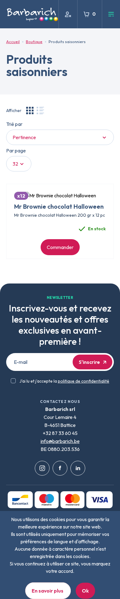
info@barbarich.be (60, 441)
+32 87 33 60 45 (60, 433)
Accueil (13, 42)
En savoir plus (48, 591)
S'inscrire (89, 362)
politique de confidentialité (83, 381)
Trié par (14, 124)
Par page (16, 150)
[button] (30, 110)
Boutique (34, 42)
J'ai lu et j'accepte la (64, 381)
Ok (85, 591)
